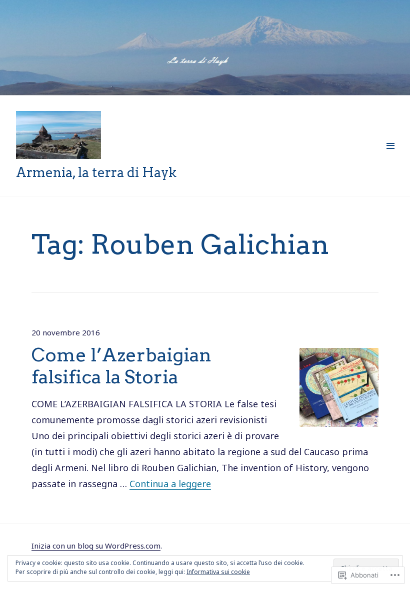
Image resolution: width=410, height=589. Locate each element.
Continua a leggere (170, 484)
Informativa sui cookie (218, 572)
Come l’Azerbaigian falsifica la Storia (122, 365)
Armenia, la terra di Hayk (96, 172)
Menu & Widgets (390, 157)
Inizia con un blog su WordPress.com (96, 546)
